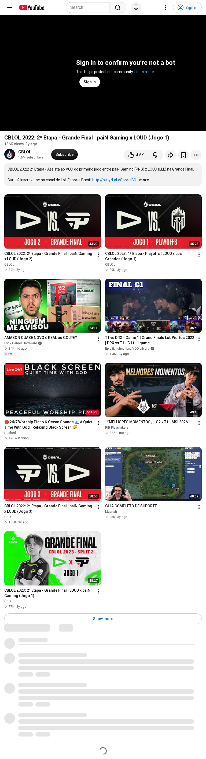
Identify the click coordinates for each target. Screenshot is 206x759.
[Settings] (165, 7)
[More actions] (196, 155)
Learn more (144, 72)
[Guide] (9, 7)
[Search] (117, 7)
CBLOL (24, 151)
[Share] (170, 155)
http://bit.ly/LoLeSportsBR (114, 180)
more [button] (144, 180)
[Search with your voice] (136, 7)
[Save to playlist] (183, 155)
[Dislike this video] (155, 155)
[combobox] (89, 7)
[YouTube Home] (31, 7)
